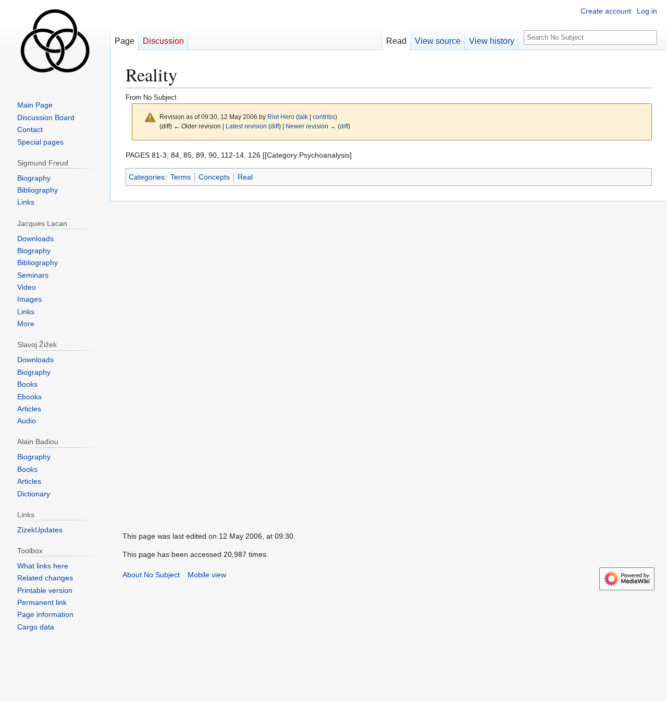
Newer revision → (311, 126)
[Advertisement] (188, 358)
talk (303, 116)
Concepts (214, 177)
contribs (324, 116)
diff (274, 126)
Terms (180, 177)
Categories (147, 177)
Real (245, 177)
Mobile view (207, 575)
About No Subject (151, 575)
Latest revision (246, 126)
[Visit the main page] (55, 42)
